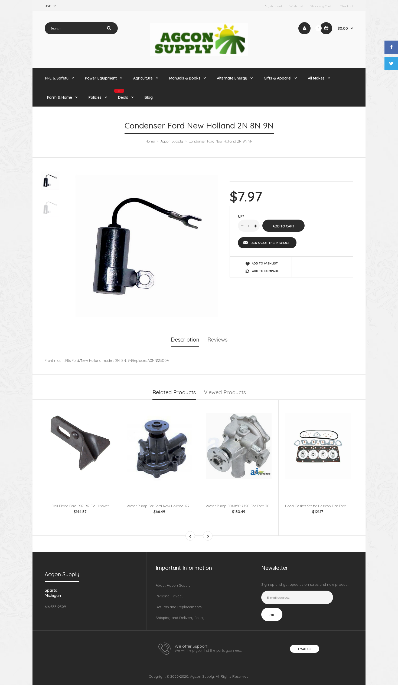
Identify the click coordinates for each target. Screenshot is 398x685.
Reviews (217, 339)
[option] (146, 246)
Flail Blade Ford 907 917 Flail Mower (80, 506)
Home (150, 141)
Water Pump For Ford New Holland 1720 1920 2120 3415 (171, 506)
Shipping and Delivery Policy (180, 617)
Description (185, 339)
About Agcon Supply (173, 585)
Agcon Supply (172, 141)
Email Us (304, 649)
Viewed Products (225, 392)
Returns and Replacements (178, 607)
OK (271, 615)
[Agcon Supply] (199, 54)
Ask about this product (271, 243)
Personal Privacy (170, 596)
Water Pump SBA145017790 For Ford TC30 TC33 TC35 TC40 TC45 (257, 506)
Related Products (174, 392)
